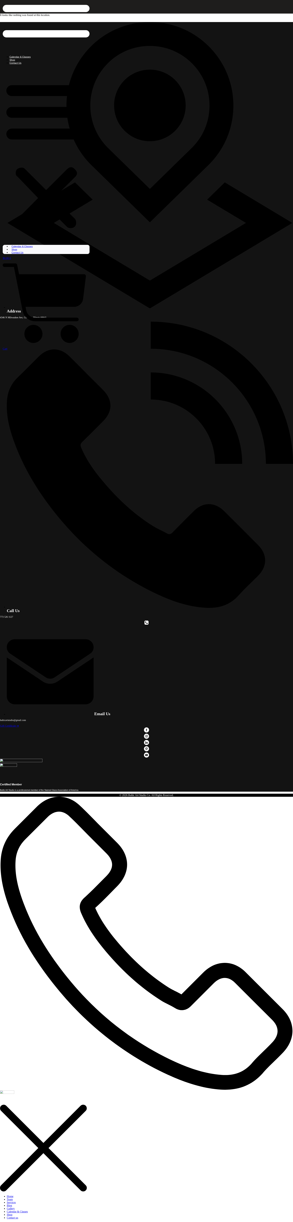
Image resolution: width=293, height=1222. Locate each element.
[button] (46, 154)
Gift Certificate (9, 725)
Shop (12, 59)
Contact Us (15, 63)
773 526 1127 (6, 617)
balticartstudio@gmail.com (13, 720)
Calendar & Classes (20, 56)
